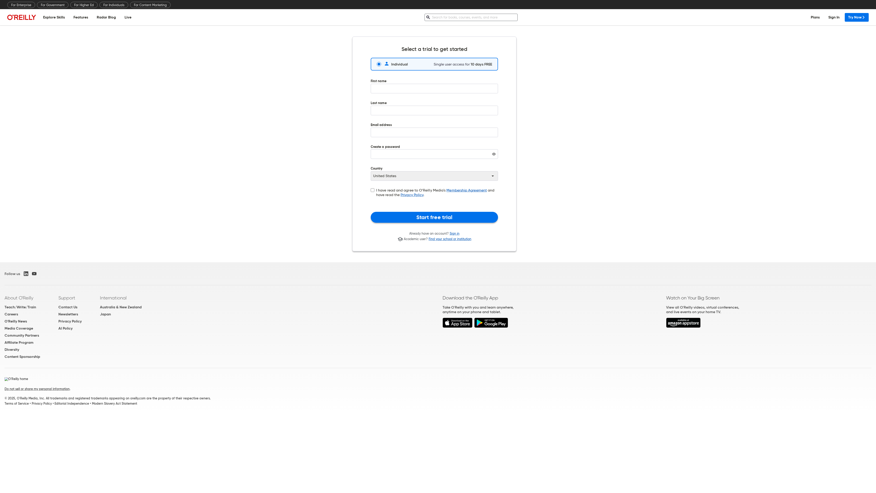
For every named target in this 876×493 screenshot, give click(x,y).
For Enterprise (21, 5)
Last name (379, 103)
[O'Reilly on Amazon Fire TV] (683, 326)
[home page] (21, 17)
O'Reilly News (16, 321)
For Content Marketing (150, 5)
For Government (53, 5)
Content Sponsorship (22, 356)
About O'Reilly (19, 298)
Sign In (834, 17)
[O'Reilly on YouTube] (34, 273)
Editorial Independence (72, 403)
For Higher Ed (84, 5)
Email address (381, 125)
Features (80, 17)
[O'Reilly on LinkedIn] (26, 273)
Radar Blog (106, 17)
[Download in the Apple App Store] (457, 326)
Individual (399, 64)
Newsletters (68, 314)
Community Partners (22, 335)
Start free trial (434, 217)
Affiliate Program (19, 342)
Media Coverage (19, 328)
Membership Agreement (466, 190)
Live (128, 17)
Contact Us (67, 307)
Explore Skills (54, 17)
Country (377, 168)
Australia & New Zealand (121, 307)
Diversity (12, 349)
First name (378, 81)
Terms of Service (17, 403)
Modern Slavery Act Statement (114, 403)
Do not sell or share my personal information (37, 389)
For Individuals (113, 5)
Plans (815, 17)
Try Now (855, 17)
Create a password (385, 155)
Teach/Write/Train (20, 307)
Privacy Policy (412, 195)
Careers (11, 314)
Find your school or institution (450, 239)
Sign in (454, 233)
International (113, 298)
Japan (105, 314)
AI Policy (65, 328)
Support (66, 298)
